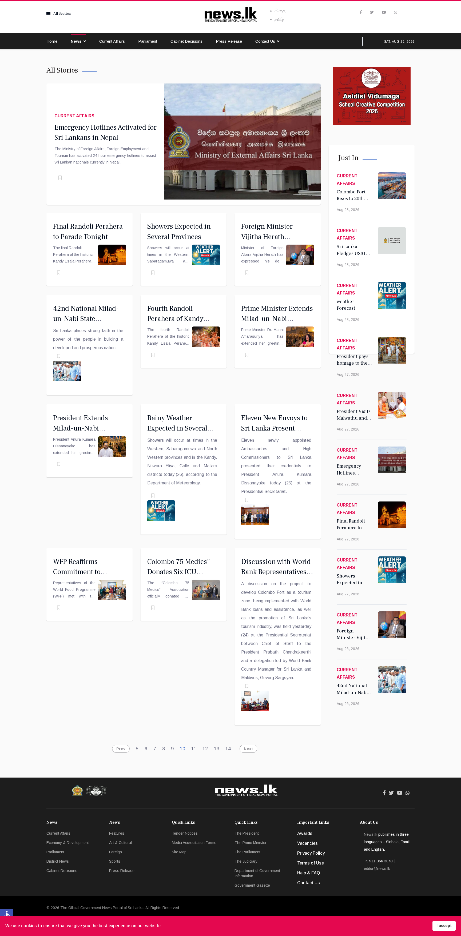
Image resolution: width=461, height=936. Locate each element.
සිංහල (280, 11)
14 (228, 748)
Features (116, 833)
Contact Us (265, 41)
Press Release (229, 41)
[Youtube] (384, 12)
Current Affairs (112, 41)
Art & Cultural (120, 843)
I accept (444, 925)
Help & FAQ (308, 873)
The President (247, 833)
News (76, 41)
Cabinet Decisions (186, 41)
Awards (304, 833)
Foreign (115, 852)
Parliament (147, 41)
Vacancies (307, 843)
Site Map (179, 852)
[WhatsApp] (395, 12)
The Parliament (247, 852)
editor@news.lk (377, 868)
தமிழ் (279, 19)
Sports (114, 861)
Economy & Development (67, 843)
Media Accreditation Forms (194, 843)
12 (205, 748)
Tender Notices (185, 833)
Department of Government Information (257, 873)
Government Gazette (252, 885)
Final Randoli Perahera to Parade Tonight (353, 528)
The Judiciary (246, 861)
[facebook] (361, 12)
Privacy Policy (311, 853)
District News (57, 861)
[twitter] (372, 12)
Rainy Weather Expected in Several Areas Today (177, 428)
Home (51, 41)
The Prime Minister (251, 843)
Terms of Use (310, 863)
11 (193, 748)
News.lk (370, 834)
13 (216, 748)
